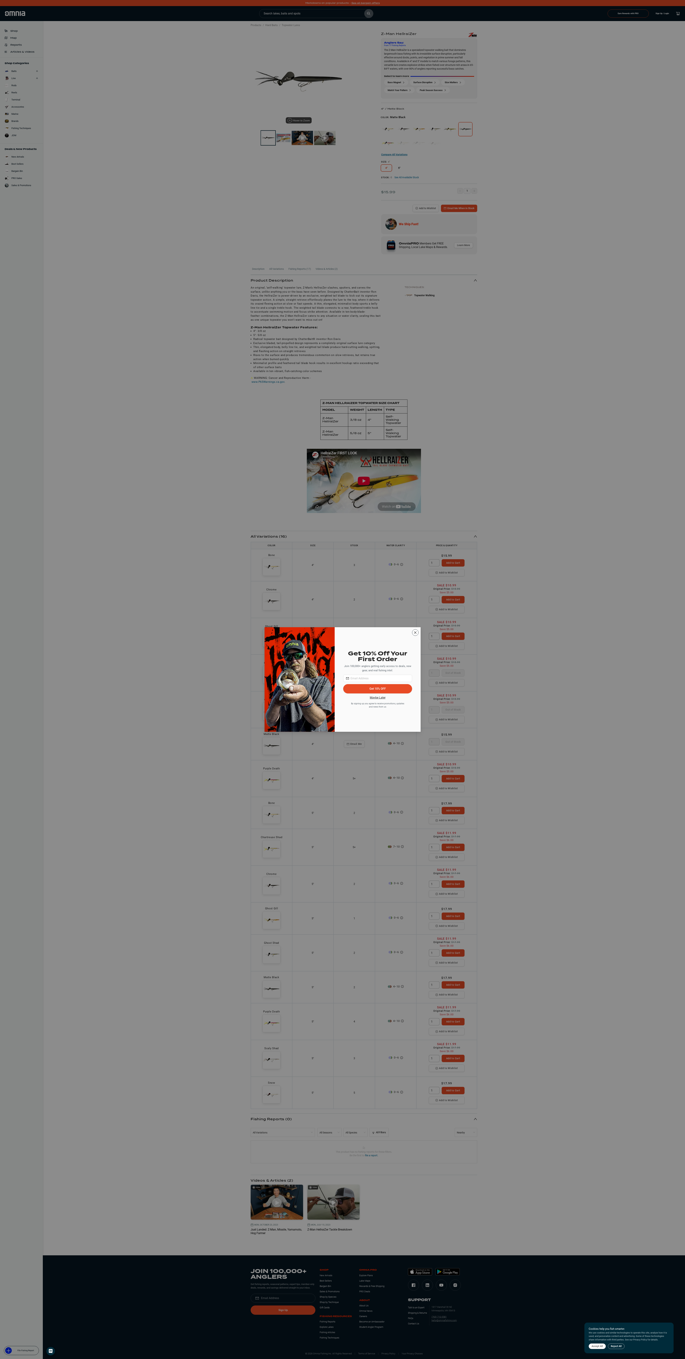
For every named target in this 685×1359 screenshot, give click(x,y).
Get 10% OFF (377, 688)
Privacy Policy (640, 1339)
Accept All (597, 1346)
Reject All (616, 1346)
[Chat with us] (50, 1351)
